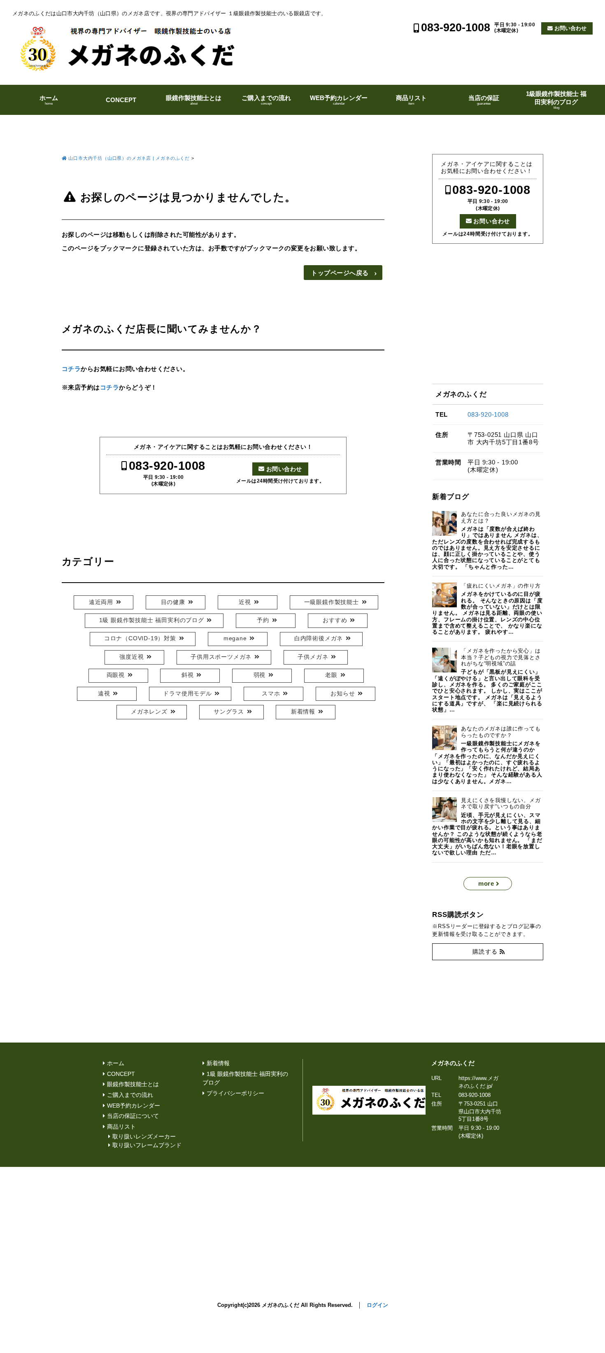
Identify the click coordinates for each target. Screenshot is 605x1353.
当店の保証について (133, 1116)
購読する (485, 952)
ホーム (49, 100)
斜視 (188, 675)
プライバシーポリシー (235, 1093)
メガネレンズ (149, 712)
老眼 (331, 675)
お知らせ (342, 693)
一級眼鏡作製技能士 (331, 602)
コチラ (71, 368)
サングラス (229, 712)
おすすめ (335, 620)
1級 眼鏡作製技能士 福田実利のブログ (151, 620)
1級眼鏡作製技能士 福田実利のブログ (556, 100)
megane (235, 638)
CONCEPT (121, 99)
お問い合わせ (570, 28)
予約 (263, 620)
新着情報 (303, 712)
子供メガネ (313, 657)
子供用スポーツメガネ (221, 657)
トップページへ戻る (339, 272)
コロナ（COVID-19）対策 (140, 638)
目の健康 (173, 602)
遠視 (104, 693)
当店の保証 (483, 100)
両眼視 (116, 675)
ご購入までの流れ (266, 100)
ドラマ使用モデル (187, 693)
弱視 (260, 675)
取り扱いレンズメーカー (144, 1137)
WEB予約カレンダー (339, 100)
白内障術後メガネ (318, 638)
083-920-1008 (455, 27)
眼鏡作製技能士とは (193, 100)
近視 (245, 602)
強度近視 (131, 657)
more (486, 883)
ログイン (377, 1305)
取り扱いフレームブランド (147, 1145)
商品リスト (411, 100)
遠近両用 (101, 602)
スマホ (271, 693)
